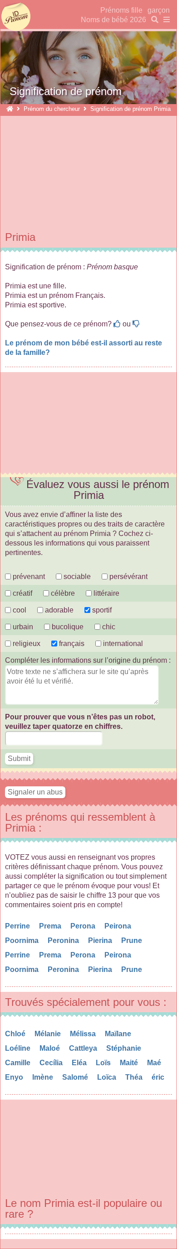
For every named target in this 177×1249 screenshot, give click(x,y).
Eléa (80, 1063)
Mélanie (48, 1034)
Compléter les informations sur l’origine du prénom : (88, 660)
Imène (43, 1077)
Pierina (101, 940)
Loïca (107, 1077)
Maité (130, 1063)
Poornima (22, 940)
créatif (21, 593)
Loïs (104, 1063)
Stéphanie (124, 1048)
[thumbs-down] (136, 324)
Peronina (64, 940)
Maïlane (119, 1034)
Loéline (18, 1048)
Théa (134, 1077)
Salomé (76, 1077)
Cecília (51, 1063)
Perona (83, 926)
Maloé (50, 1048)
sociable (76, 576)
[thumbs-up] (117, 324)
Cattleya (84, 1048)
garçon (159, 10)
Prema (51, 926)
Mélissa (84, 1034)
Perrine (18, 926)
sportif (101, 610)
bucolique (67, 627)
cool (18, 610)
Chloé (16, 1034)
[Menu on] (165, 20)
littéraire (105, 593)
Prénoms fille (121, 10)
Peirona (118, 926)
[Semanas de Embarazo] (9, 108)
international (122, 643)
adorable (59, 610)
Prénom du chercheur (52, 108)
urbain (22, 627)
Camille (18, 1063)
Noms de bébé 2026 (113, 20)
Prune (132, 940)
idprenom (15, 17)
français (70, 643)
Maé (155, 1063)
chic (107, 627)
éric (159, 1077)
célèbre (62, 593)
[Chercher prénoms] (153, 20)
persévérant (128, 576)
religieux (25, 643)
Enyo (15, 1077)
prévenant (28, 576)
